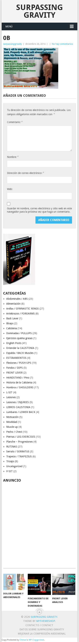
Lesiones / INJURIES (17, 402)
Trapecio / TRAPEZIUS (19, 456)
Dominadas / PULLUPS (19, 333)
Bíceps (9, 323)
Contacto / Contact (39, 625)
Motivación (12, 417)
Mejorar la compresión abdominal (42, 633)
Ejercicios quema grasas (19, 338)
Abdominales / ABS (17, 298)
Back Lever (12, 318)
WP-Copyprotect (36, 640)
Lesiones (11, 397)
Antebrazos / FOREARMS (20, 313)
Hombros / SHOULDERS (19, 387)
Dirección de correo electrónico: (25, 173)
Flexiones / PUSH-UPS (18, 362)
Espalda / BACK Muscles (19, 352)
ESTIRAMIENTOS (16, 357)
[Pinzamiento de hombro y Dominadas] (39, 584)
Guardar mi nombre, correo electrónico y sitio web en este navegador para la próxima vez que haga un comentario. (39, 210)
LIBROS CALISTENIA (18, 407)
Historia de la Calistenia (19, 382)
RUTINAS (11, 446)
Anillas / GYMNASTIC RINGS (22, 308)
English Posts (13, 343)
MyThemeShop (45, 621)
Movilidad (11, 421)
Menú (8, 26)
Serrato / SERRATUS (17, 451)
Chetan (22, 640)
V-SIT (9, 471)
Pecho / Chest (14, 431)
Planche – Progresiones (19, 441)
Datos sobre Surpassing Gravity (41, 629)
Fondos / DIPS (14, 367)
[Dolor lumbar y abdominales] (14, 582)
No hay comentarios (62, 44)
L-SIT (9, 392)
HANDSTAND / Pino (17, 377)
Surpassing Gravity (39, 11)
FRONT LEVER (14, 372)
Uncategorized (14, 466)
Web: (10, 189)
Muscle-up (12, 426)
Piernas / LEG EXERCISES (20, 436)
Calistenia (11, 328)
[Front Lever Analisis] (63, 584)
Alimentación (13, 303)
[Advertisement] (39, 523)
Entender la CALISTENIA (20, 348)
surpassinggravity (12, 44)
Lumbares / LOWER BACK (20, 412)
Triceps (10, 461)
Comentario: (14, 122)
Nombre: (12, 157)
